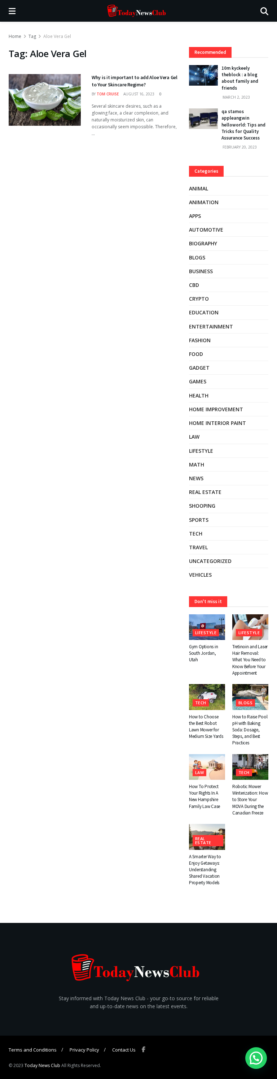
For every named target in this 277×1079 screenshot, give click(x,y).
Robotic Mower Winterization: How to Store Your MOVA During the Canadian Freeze (250, 799)
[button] (256, 1058)
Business (201, 271)
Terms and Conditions (33, 1049)
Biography (203, 243)
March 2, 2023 (235, 97)
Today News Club (42, 1065)
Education (204, 312)
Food (196, 354)
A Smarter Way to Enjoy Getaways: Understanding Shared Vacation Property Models (205, 870)
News (196, 478)
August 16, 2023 (138, 93)
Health (198, 395)
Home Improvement (216, 409)
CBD (194, 284)
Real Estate (205, 492)
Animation (204, 202)
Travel (198, 547)
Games (197, 381)
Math (196, 464)
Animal (198, 188)
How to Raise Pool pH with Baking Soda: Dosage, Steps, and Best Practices (250, 730)
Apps (195, 215)
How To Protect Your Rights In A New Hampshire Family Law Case (204, 796)
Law (194, 436)
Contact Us (124, 1049)
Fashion (200, 340)
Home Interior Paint (217, 423)
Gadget (199, 367)
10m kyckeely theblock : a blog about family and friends (239, 78)
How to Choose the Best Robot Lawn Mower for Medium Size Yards (206, 727)
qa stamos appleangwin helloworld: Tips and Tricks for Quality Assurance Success (243, 124)
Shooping (202, 505)
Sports (198, 519)
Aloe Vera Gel (57, 36)
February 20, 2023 (239, 147)
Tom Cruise (108, 93)
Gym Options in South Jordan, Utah (203, 653)
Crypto (199, 298)
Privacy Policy (84, 1049)
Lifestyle (201, 450)
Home (15, 36)
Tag (32, 36)
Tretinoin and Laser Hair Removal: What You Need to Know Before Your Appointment (250, 660)
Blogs (197, 257)
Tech (195, 533)
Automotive (206, 229)
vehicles (200, 574)
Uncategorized (210, 561)
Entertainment (211, 326)
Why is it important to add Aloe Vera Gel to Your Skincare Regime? (134, 81)
